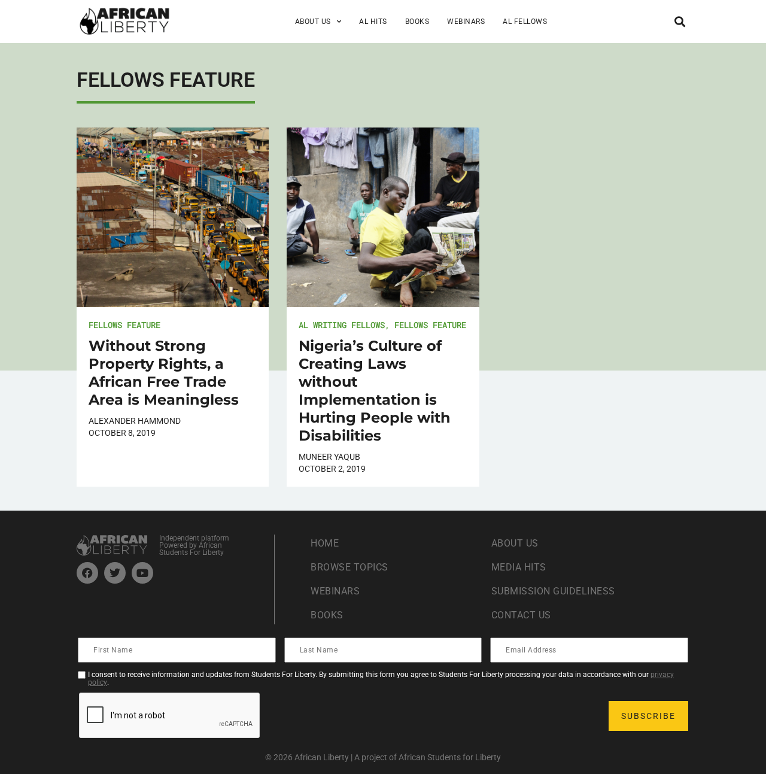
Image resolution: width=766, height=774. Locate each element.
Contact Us (521, 615)
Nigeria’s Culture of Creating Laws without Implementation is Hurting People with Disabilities (375, 390)
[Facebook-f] (87, 573)
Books (417, 21)
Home (325, 543)
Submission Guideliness (553, 591)
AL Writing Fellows (342, 324)
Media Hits (518, 567)
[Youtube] (142, 573)
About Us (515, 543)
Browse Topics (349, 567)
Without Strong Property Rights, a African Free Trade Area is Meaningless (164, 372)
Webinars (466, 21)
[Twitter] (115, 573)
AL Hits (373, 21)
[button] (679, 21)
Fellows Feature (124, 324)
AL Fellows (525, 21)
